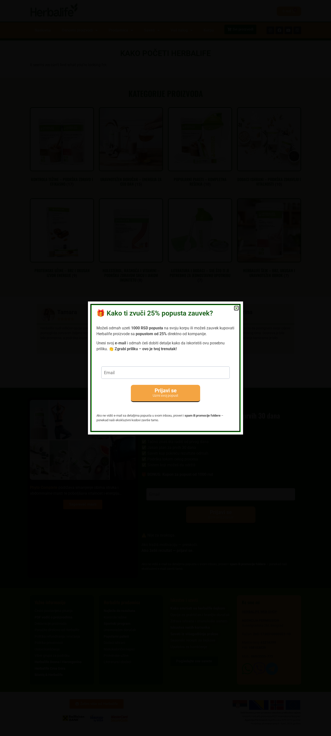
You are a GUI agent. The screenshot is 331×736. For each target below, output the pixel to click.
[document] (165, 368)
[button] (236, 308)
